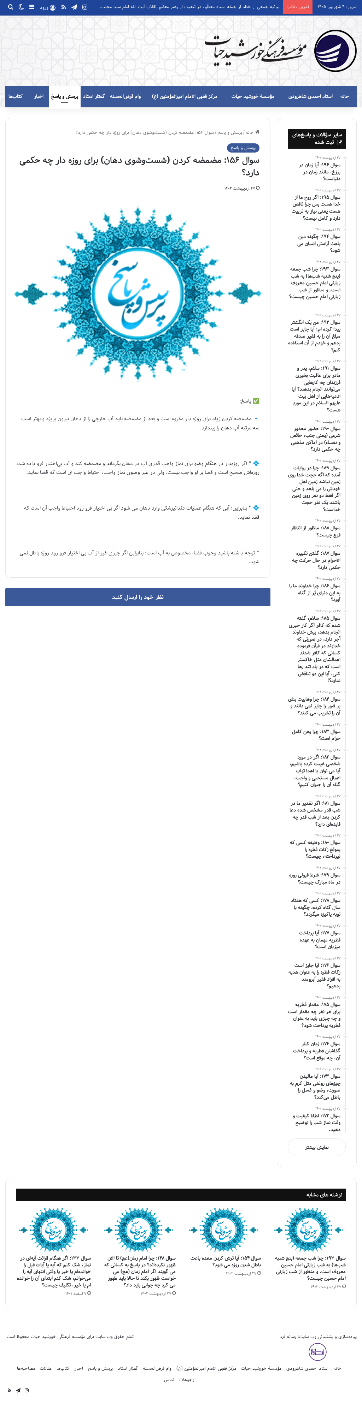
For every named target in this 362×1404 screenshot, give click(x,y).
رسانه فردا (287, 1336)
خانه (344, 97)
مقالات (46, 1368)
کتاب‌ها (15, 97)
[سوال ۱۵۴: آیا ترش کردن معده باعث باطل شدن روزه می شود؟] (223, 1229)
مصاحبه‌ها (26, 1368)
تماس (169, 1380)
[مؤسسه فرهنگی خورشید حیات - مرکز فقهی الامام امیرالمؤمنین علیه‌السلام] (281, 51)
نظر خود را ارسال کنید (138, 597)
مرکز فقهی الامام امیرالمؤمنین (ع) (184, 97)
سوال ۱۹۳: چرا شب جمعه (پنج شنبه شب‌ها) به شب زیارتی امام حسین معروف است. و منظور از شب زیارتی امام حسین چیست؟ (310, 1268)
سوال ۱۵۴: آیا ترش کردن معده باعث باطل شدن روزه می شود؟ (226, 1261)
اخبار (38, 97)
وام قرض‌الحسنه (125, 97)
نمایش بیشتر (317, 1147)
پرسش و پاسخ (64, 97)
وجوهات (186, 1380)
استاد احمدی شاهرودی (310, 97)
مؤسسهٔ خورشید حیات (253, 97)
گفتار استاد (94, 97)
